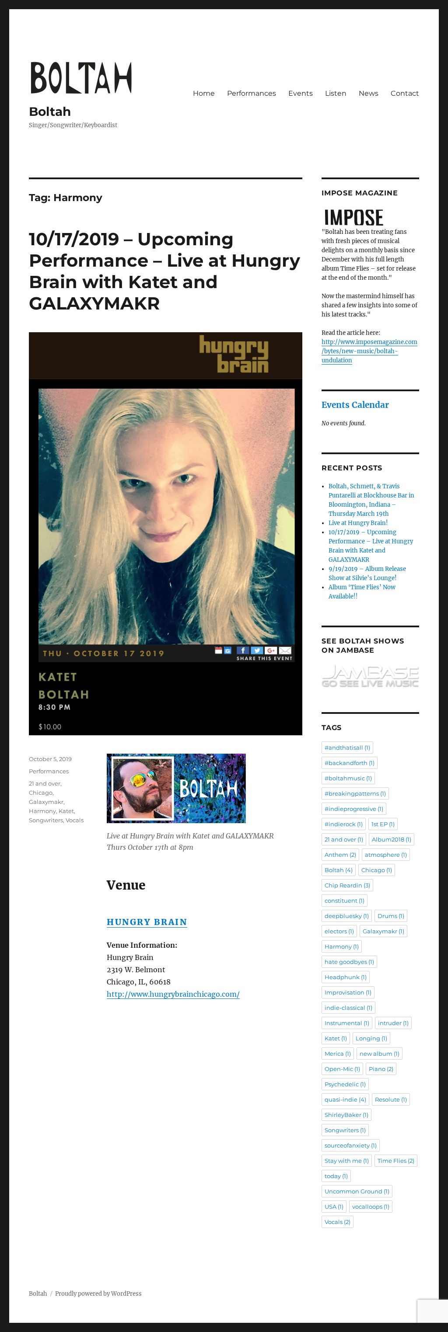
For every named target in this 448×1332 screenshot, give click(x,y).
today (336, 1175)
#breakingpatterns (355, 793)
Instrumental (347, 1022)
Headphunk (346, 977)
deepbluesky (347, 915)
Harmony (42, 810)
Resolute (391, 1099)
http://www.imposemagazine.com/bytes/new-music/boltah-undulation (369, 351)
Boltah (50, 111)
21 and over (44, 783)
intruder (393, 1022)
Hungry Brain (147, 922)
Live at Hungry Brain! (358, 523)
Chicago (40, 792)
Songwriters (46, 820)
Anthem (340, 854)
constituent (344, 900)
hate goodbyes (349, 961)
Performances (251, 93)
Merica (338, 1053)
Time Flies (396, 1160)
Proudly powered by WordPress (98, 1293)
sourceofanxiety (351, 1145)
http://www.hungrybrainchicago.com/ (173, 994)
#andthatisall (347, 747)
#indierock (344, 824)
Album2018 (391, 839)
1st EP (383, 824)
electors (339, 931)
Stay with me (347, 1160)
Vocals (75, 820)
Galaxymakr (46, 801)
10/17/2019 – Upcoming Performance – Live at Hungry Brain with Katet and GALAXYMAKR (164, 271)
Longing (371, 1038)
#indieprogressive (354, 808)
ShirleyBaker (346, 1114)
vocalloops (370, 1206)
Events (300, 93)
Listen (335, 93)
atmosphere (386, 854)
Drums (391, 915)
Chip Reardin (347, 885)
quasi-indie (345, 1099)
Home (204, 93)
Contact (405, 93)
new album (379, 1053)
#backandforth (349, 762)
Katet (66, 810)
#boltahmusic (348, 778)
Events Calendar (355, 405)
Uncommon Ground (357, 1191)
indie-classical (348, 1007)
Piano (381, 1068)
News (368, 93)
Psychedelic (345, 1084)
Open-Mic (342, 1068)
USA (334, 1206)
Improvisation (348, 992)
